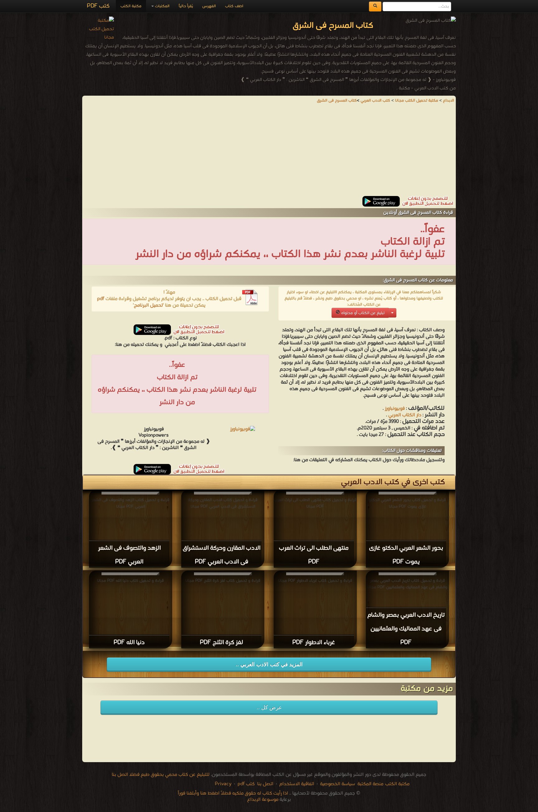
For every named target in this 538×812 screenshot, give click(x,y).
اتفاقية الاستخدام (296, 784)
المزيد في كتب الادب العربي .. (269, 664)
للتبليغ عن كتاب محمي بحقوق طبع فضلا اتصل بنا (161, 774)
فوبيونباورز (395, 408)
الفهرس (209, 6)
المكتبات (161, 6)
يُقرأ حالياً (186, 6)
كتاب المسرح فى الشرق (337, 100)
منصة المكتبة (370, 784)
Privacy (223, 784)
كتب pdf (246, 784)
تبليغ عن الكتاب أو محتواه (362, 313)
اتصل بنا (264, 784)
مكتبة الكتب (130, 6)
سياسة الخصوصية (337, 784)
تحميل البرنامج (148, 305)
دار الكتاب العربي (404, 415)
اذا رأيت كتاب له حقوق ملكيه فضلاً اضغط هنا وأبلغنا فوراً (233, 793)
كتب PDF (98, 6)
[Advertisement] (269, 152)
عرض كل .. (269, 707)
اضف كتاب (234, 6)
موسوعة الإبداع (262, 799)
